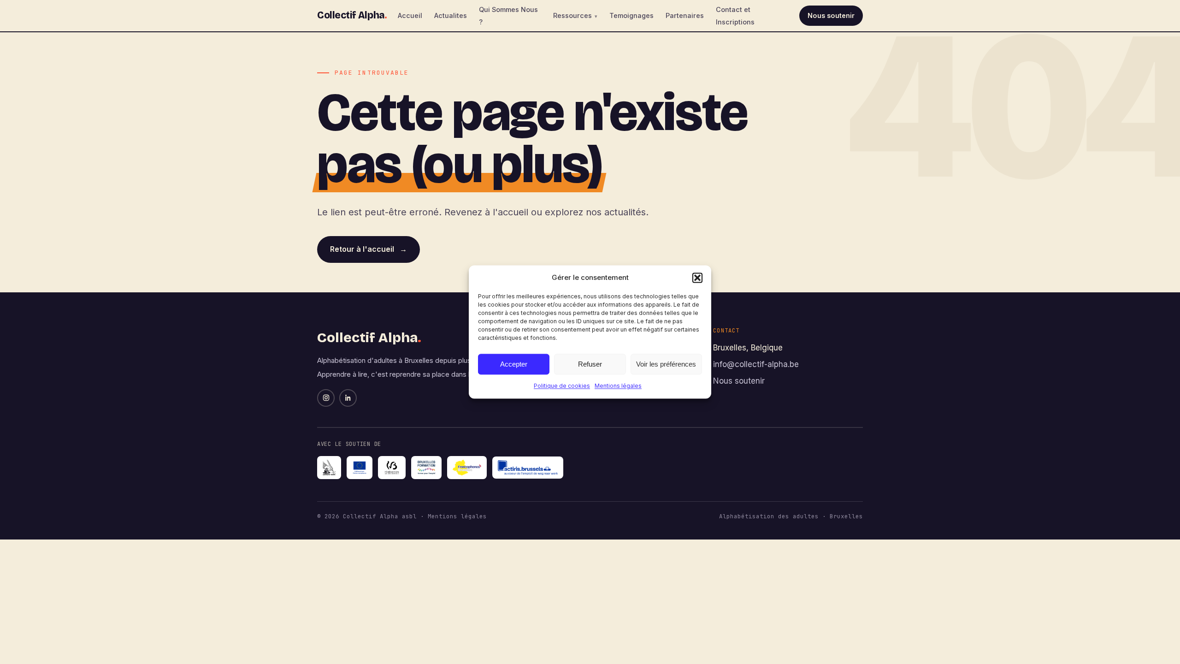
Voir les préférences (666, 364)
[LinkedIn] (348, 398)
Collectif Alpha (352, 15)
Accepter (513, 364)
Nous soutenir (831, 15)
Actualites (450, 15)
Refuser (590, 364)
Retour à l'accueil (368, 249)
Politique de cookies (562, 385)
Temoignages (631, 15)
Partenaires (685, 15)
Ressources (572, 15)
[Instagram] (326, 398)
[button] (697, 277)
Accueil (410, 15)
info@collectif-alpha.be (756, 364)
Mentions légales (618, 385)
